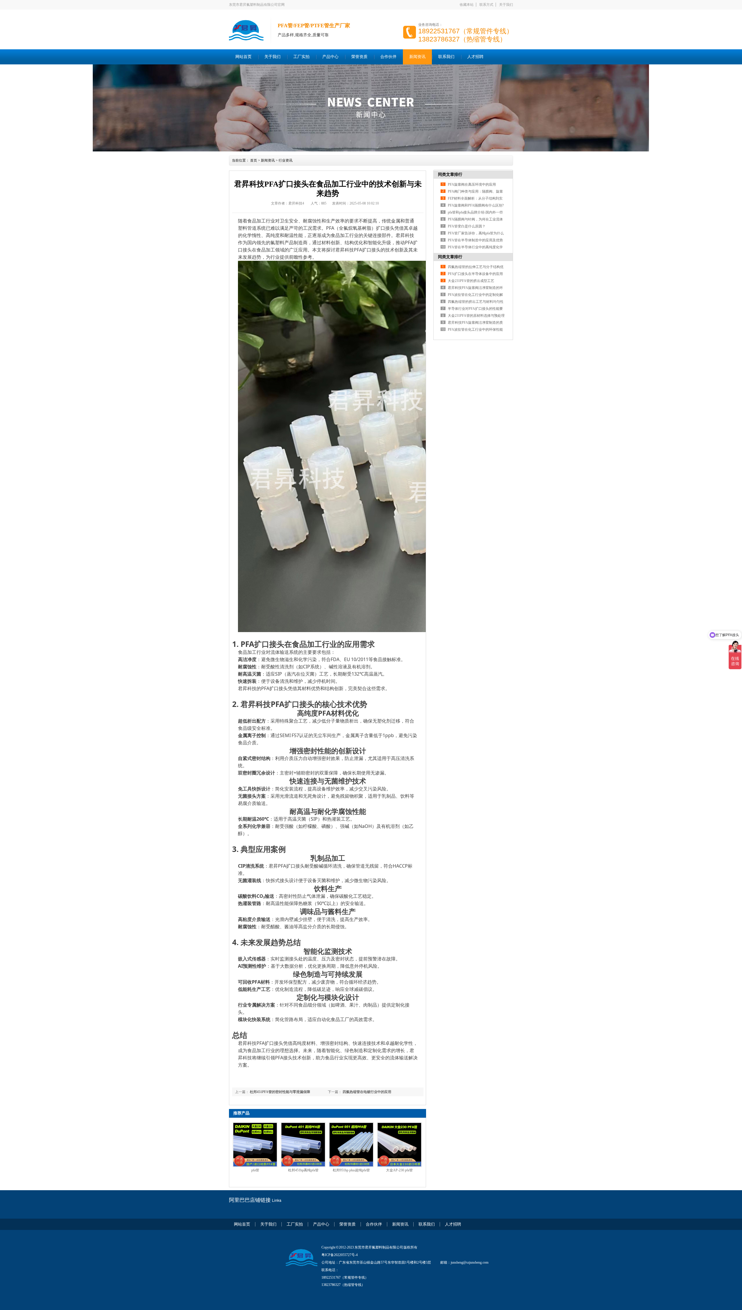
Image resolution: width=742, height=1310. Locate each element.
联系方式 (486, 5)
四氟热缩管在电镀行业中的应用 (366, 1092)
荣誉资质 (359, 57)
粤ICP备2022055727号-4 (339, 1255)
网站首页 (243, 57)
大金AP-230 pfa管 (399, 1170)
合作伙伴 (388, 57)
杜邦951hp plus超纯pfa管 (351, 1170)
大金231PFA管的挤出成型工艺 (471, 281)
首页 (253, 160)
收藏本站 (467, 5)
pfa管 (255, 1170)
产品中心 (330, 57)
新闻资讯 (417, 57)
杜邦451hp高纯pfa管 (303, 1170)
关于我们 (506, 5)
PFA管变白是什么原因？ (466, 226)
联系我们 (446, 57)
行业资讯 (285, 160)
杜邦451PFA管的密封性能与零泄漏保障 (279, 1092)
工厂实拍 (301, 57)
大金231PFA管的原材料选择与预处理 (476, 316)
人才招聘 (475, 57)
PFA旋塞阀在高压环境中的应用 (472, 184)
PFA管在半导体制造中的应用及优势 (475, 240)
